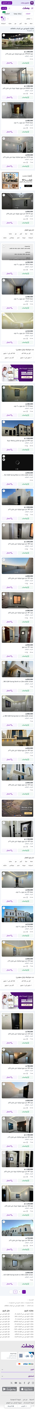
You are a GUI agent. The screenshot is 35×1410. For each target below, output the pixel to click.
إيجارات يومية (17, 14)
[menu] (32, 8)
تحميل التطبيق (7, 3)
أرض (20, 23)
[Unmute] (4, 459)
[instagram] (33, 1383)
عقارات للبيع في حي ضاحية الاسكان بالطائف (23, 1337)
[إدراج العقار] (9, 8)
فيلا (26, 23)
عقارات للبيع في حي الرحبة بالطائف (24, 1321)
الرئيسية (31, 1300)
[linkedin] (20, 1383)
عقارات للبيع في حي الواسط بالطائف (23, 1332)
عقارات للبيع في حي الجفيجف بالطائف (23, 1319)
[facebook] (24, 1383)
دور (15, 23)
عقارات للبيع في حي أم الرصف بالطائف (23, 1314)
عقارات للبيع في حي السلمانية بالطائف (23, 1324)
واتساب (24, 63)
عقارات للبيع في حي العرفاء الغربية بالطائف (23, 1327)
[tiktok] (29, 1383)
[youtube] (16, 1383)
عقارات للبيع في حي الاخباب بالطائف (23, 1316)
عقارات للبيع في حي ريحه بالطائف (24, 1334)
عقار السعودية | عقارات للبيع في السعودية (21, 1303)
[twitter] (11, 1383)
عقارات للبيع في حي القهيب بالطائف (23, 1329)
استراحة (3, 23)
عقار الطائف (30, 1305)
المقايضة (6, 13)
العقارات (28, 14)
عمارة (10, 23)
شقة (31, 23)
